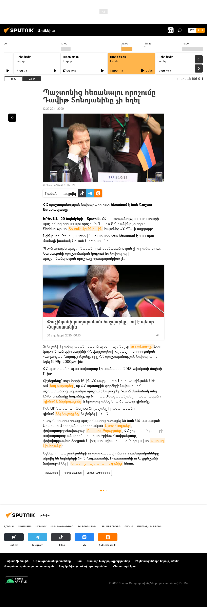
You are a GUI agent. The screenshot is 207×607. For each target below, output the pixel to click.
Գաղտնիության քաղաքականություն (29, 566)
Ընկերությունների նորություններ (157, 561)
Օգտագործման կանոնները (52, 561)
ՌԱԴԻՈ (129, 526)
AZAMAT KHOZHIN (64, 185)
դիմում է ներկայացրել (62, 401)
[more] (158, 335)
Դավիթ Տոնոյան (72, 472)
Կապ (79, 561)
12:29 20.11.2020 (53, 109)
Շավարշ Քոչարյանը (104, 430)
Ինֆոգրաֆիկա (87, 526)
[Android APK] (16, 580)
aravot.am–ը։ (142, 346)
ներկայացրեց (67, 413)
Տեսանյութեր (110, 526)
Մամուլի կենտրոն (149, 526)
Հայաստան (51, 472)
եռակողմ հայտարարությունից (96, 463)
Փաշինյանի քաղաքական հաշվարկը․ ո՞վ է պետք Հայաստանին (100, 324)
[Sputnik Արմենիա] (20, 34)
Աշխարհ (41, 526)
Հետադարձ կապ (124, 566)
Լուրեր (20, 61)
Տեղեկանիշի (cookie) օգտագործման (83, 566)
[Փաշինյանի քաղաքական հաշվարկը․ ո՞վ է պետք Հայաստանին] (103, 291)
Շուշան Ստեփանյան (98, 472)
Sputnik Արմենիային (85, 228)
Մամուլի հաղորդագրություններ (108, 561)
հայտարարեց (61, 385)
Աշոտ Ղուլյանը (117, 425)
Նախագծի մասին (16, 561)
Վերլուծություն (62, 526)
